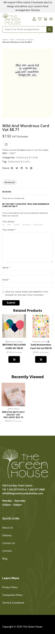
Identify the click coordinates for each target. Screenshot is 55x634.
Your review (9, 229)
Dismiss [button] (35, 10)
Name (6, 267)
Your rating (8, 221)
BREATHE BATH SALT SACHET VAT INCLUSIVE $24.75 (13, 414)
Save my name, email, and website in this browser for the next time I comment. (26, 293)
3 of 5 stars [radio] (17, 224)
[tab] (9, 182)
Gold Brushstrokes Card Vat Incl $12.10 (41, 346)
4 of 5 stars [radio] (26, 224)
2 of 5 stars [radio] (9, 224)
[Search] (49, 29)
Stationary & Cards (24, 39)
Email (5, 279)
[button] (34, 19)
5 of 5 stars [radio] (38, 224)
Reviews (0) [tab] (10, 182)
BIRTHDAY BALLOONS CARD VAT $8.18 (14, 346)
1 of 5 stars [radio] (3, 224)
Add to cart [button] (14, 359)
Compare (21, 150)
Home (4, 39)
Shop (12, 39)
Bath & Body (13, 408)
